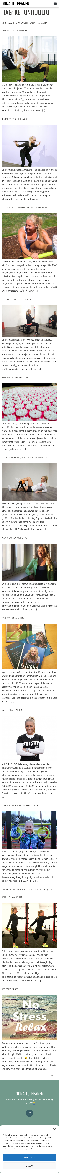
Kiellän (29, 1165)
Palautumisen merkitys (14, 538)
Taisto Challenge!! (12, 710)
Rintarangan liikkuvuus (15, 119)
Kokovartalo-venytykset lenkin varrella (25, 207)
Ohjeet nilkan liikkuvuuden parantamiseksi (25, 457)
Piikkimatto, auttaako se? (15, 377)
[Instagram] (29, 1113)
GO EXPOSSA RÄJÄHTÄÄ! (13, 618)
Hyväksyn (29, 1157)
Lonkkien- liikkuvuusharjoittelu (19, 299)
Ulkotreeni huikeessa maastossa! (20, 805)
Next (53, 1075)
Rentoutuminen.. (11, 989)
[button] (54, 1129)
